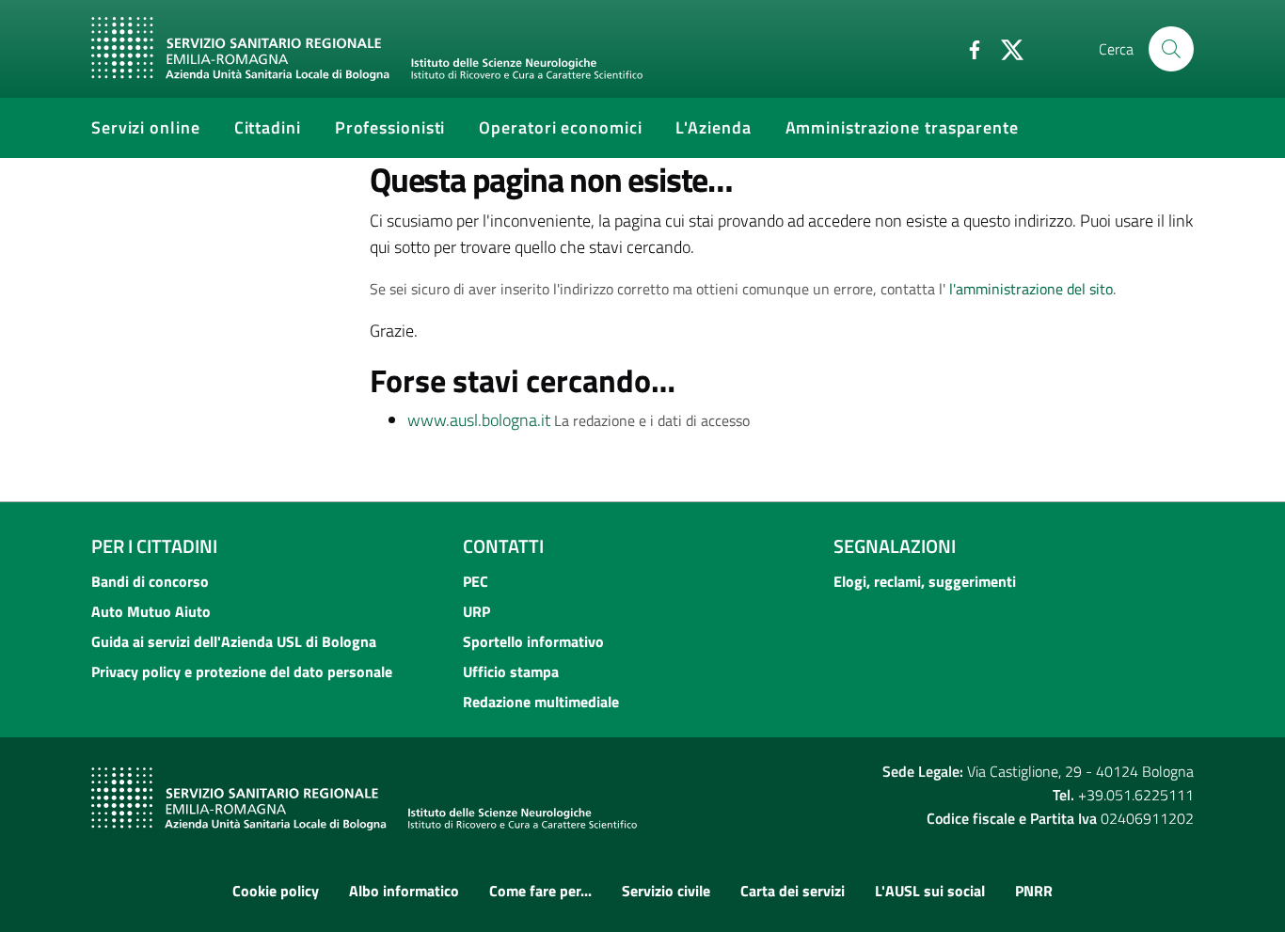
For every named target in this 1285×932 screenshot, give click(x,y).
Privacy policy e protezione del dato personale (241, 671)
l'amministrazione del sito (1031, 288)
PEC (475, 581)
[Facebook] (967, 48)
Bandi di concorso (150, 581)
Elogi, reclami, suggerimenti (924, 581)
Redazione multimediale (541, 701)
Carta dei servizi (792, 890)
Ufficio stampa (511, 671)
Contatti (503, 546)
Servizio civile (666, 890)
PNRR (1034, 890)
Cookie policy (275, 890)
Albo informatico (404, 890)
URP (476, 611)
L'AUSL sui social (930, 890)
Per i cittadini (154, 546)
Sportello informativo (533, 641)
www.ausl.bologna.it (478, 420)
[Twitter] (1004, 48)
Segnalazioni (894, 546)
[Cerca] (1171, 48)
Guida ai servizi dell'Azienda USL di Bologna (233, 641)
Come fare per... (540, 890)
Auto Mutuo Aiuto (151, 611)
